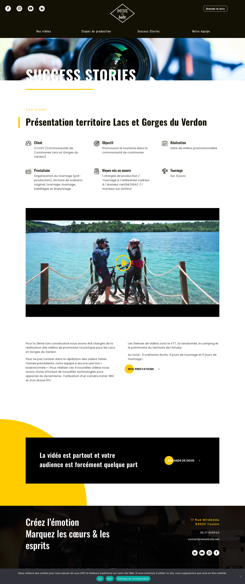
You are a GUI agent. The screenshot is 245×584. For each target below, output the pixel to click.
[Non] (240, 576)
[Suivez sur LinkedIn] (42, 8)
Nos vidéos (43, 31)
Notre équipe (201, 31)
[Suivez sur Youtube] (31, 8)
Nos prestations (141, 369)
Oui (100, 578)
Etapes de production (96, 31)
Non (109, 578)
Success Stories (149, 31)
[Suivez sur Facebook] (8, 8)
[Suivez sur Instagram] (19, 8)
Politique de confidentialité (133, 578)
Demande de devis (215, 8)
